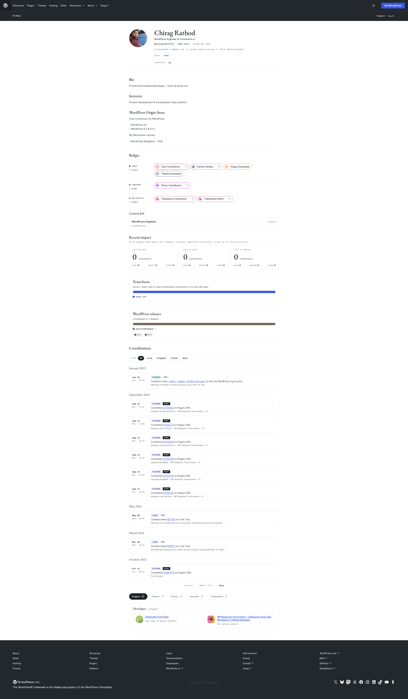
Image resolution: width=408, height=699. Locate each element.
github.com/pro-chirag (202, 49)
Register (381, 16)
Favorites (196, 596)
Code (149, 358)
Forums (174, 358)
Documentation (174, 658)
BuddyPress (327, 668)
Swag (247, 668)
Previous (188, 585)
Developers (172, 663)
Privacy (17, 668)
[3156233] (168, 475)
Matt (323, 658)
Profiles (17, 15)
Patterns (93, 668)
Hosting (17, 663)
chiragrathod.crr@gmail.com (169, 49)
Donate (248, 663)
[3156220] (168, 493)
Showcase (94, 653)
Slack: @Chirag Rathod (231, 49)
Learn (169, 653)
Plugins (137, 596)
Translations (219, 596)
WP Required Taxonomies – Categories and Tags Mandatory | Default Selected (244, 618)
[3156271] (168, 425)
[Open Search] (373, 5)
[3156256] (168, 459)
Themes (157, 596)
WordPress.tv (174, 668)
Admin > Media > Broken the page (187, 381)
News (16, 658)
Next (221, 585)
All (141, 358)
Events (246, 658)
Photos (176, 596)
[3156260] (168, 441)
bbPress (325, 663)
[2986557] (169, 572)
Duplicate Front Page (157, 616)
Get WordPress (393, 5)
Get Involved (250, 653)
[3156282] (168, 407)
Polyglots (161, 358)
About (16, 653)
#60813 (171, 546)
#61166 (171, 519)
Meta (185, 358)
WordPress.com (329, 653)
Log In (391, 16)
